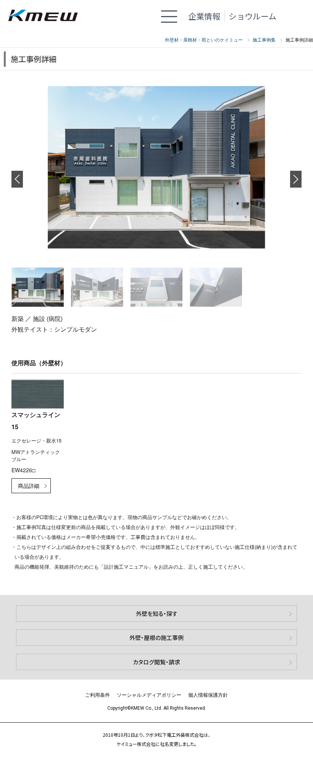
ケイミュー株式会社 (46, 16)
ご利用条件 (97, 694)
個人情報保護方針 (208, 694)
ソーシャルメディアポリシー (149, 694)
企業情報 (204, 16)
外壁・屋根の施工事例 (156, 637)
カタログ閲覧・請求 (156, 662)
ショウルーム (252, 16)
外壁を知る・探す (156, 613)
